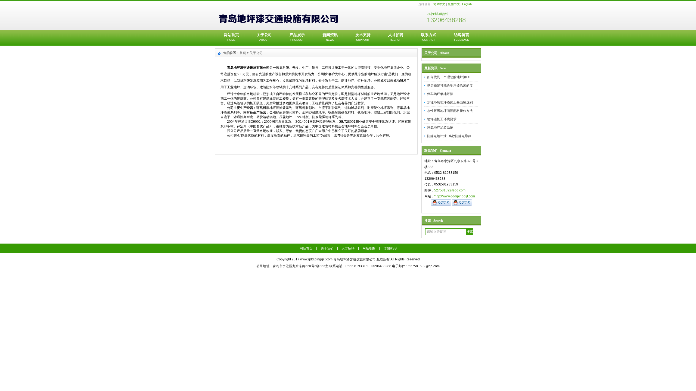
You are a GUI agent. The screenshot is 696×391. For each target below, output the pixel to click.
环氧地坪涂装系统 (440, 128)
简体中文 (439, 4)
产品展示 (297, 37)
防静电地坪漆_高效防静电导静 (449, 136)
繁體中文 (454, 4)
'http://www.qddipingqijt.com (454, 196)
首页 (243, 53)
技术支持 (363, 37)
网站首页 (231, 37)
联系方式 (428, 37)
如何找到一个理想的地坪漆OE (449, 77)
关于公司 (264, 37)
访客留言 (461, 37)
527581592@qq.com (449, 190)
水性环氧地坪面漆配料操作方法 (450, 111)
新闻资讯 (330, 37)
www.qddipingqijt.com (316, 259)
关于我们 (327, 248)
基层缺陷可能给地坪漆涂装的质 (450, 85)
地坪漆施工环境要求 (441, 119)
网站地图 (368, 248)
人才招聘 (395, 37)
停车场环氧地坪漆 (440, 94)
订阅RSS (390, 248)
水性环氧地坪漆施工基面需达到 (450, 102)
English (467, 4)
